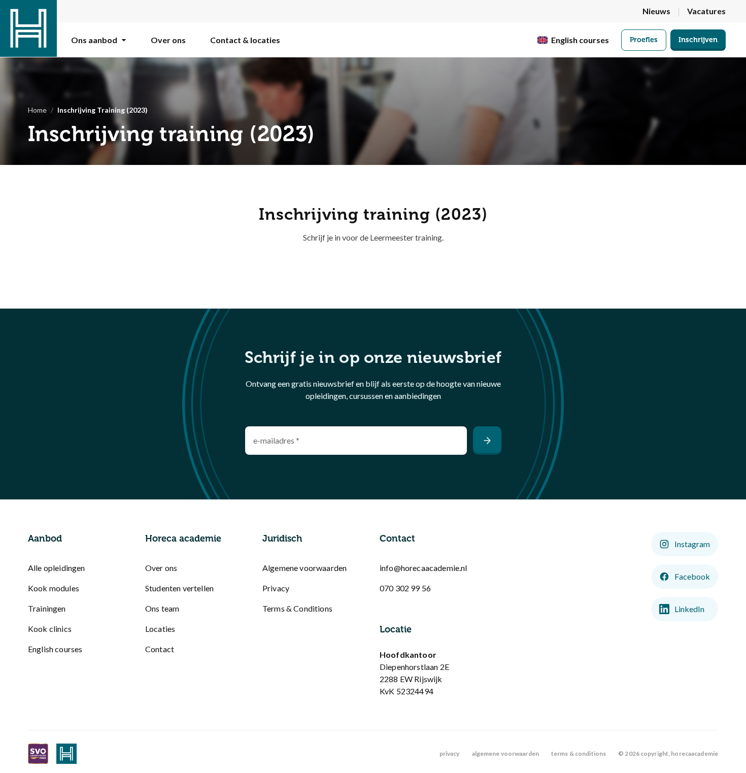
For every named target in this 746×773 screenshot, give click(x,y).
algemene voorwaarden (505, 753)
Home (37, 110)
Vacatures (706, 11)
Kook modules (53, 588)
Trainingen (47, 608)
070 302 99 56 (405, 588)
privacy (449, 753)
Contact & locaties (245, 40)
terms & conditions (578, 753)
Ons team (162, 608)
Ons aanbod (94, 40)
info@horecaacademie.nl (423, 568)
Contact (159, 649)
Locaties (160, 628)
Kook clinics (50, 628)
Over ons (168, 40)
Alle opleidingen (56, 568)
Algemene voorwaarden (304, 568)
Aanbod (45, 538)
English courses (55, 649)
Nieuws (656, 11)
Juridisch (282, 538)
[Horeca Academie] (28, 28)
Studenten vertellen (179, 588)
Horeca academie (183, 538)
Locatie (396, 629)
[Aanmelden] (487, 440)
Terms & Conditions (297, 608)
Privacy (275, 588)
